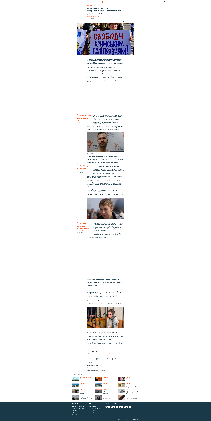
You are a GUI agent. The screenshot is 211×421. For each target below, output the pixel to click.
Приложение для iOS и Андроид (78, 408)
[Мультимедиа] (171, 2)
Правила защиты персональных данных (96, 416)
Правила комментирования (94, 408)
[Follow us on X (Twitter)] (109, 407)
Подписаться (74, 410)
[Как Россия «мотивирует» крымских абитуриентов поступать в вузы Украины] (121, 379)
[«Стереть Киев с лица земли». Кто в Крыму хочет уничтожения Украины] (98, 379)
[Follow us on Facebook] (107, 407)
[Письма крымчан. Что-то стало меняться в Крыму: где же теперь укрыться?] (75, 391)
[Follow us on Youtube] (112, 407)
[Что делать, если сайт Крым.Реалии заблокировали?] (121, 397)
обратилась (99, 303)
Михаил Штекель (90, 16)
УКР (165, 1)
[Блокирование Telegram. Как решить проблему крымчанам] (75, 397)
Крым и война (106, 377)
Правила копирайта (92, 410)
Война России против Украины (86, 377)
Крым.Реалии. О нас (92, 406)
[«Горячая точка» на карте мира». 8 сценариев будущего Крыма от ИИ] (121, 391)
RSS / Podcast (74, 414)
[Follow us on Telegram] (120, 407)
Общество (128, 377)
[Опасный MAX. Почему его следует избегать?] (98, 397)
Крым (127, 389)
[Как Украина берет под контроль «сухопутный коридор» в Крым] (75, 379)
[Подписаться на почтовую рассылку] (130, 407)
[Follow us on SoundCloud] (122, 407)
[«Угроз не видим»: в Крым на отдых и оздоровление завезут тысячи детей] (98, 391)
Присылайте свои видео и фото (78, 406)
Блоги (81, 389)
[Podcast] (127, 407)
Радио (73, 412)
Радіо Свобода (97, 16)
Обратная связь (92, 412)
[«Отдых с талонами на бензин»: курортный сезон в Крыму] (98, 385)
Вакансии (90, 414)
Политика (89, 5)
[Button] (112, 22)
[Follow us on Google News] (117, 407)
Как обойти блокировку (76, 416)
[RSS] (125, 407)
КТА (168, 1)
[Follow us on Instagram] (114, 407)
